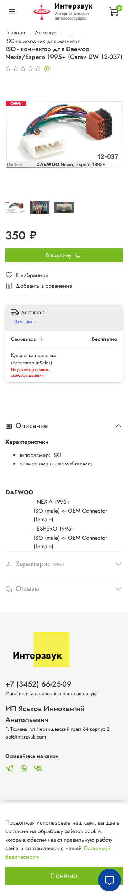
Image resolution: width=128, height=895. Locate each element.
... (71, 33)
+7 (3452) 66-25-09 (38, 684)
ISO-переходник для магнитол (43, 41)
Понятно (64, 875)
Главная (15, 32)
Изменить (24, 321)
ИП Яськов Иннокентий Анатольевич (45, 714)
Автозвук (45, 32)
